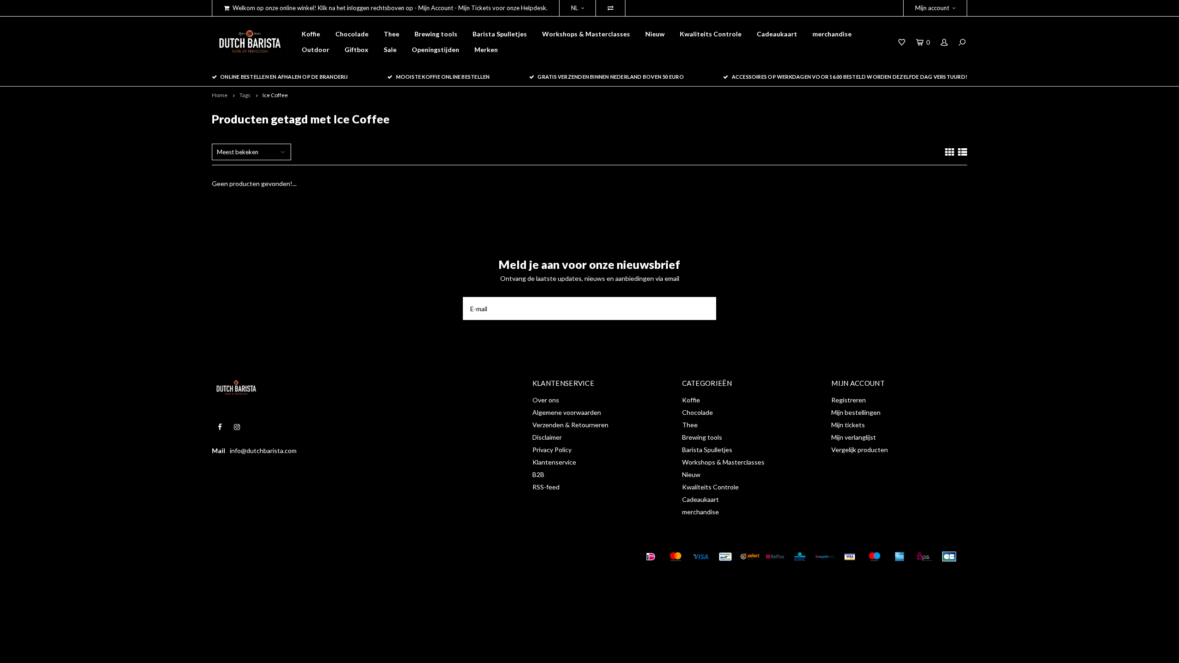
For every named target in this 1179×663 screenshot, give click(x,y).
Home (220, 95)
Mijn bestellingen (856, 412)
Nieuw (655, 34)
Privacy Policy (552, 450)
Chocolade (351, 34)
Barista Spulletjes (500, 34)
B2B (538, 474)
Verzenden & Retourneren (570, 425)
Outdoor (315, 49)
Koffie (311, 34)
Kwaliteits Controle (710, 34)
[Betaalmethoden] (650, 556)
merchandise (832, 34)
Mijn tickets (848, 425)
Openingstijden (435, 49)
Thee (391, 34)
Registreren (848, 400)
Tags (245, 95)
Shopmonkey (356, 556)
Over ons (545, 400)
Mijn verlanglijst (853, 437)
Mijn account (932, 8)
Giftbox (356, 49)
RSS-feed (546, 487)
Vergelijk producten (859, 450)
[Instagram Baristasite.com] (237, 427)
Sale (390, 49)
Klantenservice (554, 462)
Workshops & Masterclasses (586, 34)
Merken (486, 49)
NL (574, 8)
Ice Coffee (275, 95)
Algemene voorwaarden (566, 412)
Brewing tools (435, 34)
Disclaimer (547, 437)
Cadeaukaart (777, 34)
